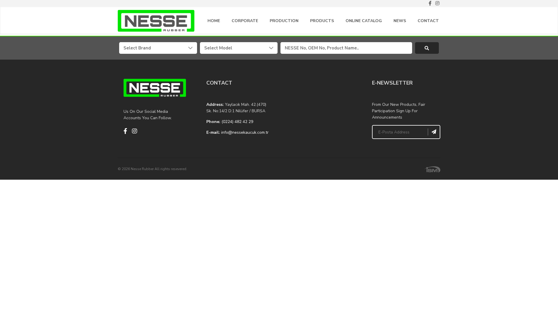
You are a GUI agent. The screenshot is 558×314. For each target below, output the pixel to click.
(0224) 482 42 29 (237, 121)
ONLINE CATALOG (364, 21)
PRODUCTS (322, 21)
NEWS (400, 21)
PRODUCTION (284, 21)
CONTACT (428, 21)
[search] (427, 48)
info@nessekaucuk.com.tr (245, 132)
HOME (214, 21)
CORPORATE (245, 21)
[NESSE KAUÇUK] (320, 108)
